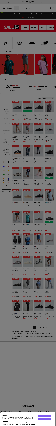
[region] (27, 419)
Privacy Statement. (30, 424)
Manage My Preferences (44, 422)
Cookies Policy (5, 421)
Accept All (44, 415)
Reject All (45, 418)
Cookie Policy (19, 424)
